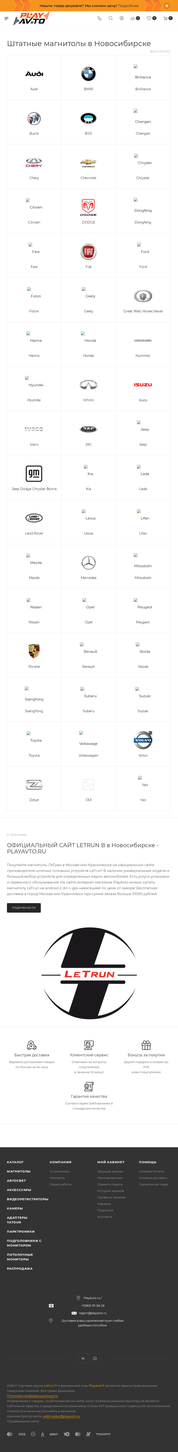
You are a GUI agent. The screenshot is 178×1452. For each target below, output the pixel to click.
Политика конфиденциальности (32, 1396)
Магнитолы (19, 1171)
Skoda (143, 667)
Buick (34, 133)
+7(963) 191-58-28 (93, 1305)
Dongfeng (143, 222)
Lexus (88, 533)
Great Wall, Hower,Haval (143, 311)
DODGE (88, 222)
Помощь (147, 1162)
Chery (34, 178)
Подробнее (128, 5)
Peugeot (143, 622)
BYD (88, 133)
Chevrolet (88, 178)
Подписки (105, 1210)
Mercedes (88, 578)
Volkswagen (88, 755)
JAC (89, 444)
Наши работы (60, 1184)
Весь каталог (160, 51)
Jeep (143, 444)
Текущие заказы (110, 1171)
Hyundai (34, 400)
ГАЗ (89, 800)
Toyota (34, 755)
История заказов (110, 1191)
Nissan (34, 622)
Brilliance (143, 89)
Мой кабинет (110, 1162)
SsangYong (34, 711)
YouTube (95, 1358)
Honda (88, 356)
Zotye (34, 800)
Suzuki (143, 711)
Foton (34, 311)
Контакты (57, 1178)
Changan (143, 133)
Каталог (15, 1162)
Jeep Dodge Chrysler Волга (34, 489)
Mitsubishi (143, 578)
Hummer (143, 356)
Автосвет (16, 1180)
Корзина (104, 1204)
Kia (88, 489)
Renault (88, 667)
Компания (60, 1162)
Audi (34, 89)
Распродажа (20, 1268)
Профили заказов (111, 1197)
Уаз (143, 800)
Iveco (34, 444)
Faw (34, 267)
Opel (88, 622)
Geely (88, 311)
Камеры (15, 1208)
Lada (143, 489)
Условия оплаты (151, 1171)
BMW (88, 89)
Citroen (34, 222)
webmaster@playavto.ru (61, 1416)
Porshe (34, 667)
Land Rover (34, 533)
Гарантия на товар (153, 1184)
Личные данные (110, 1178)
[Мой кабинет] (122, 18)
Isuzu (143, 400)
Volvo (143, 755)
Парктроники (21, 1231)
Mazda (34, 578)
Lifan (143, 533)
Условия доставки (153, 1178)
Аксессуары (19, 1190)
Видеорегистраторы (27, 1199)
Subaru (88, 711)
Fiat (89, 267)
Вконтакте (83, 1358)
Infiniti (88, 400)
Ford (143, 267)
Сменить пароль (110, 1184)
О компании (59, 1171)
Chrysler (143, 178)
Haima (34, 356)
